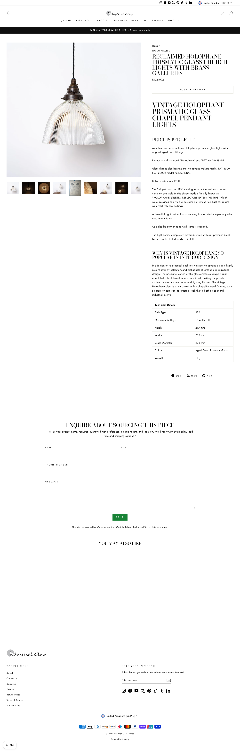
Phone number (56, 464)
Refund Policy (13, 694)
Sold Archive (153, 20)
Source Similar (193, 89)
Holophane (161, 50)
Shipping (11, 684)
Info (172, 20)
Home (155, 45)
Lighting (83, 20)
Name (49, 447)
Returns (10, 689)
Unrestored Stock (126, 20)
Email (125, 447)
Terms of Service (152, 527)
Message (51, 481)
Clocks (102, 20)
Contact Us (12, 678)
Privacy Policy (132, 527)
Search (10, 673)
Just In (66, 20)
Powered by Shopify (120, 739)
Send (120, 517)
